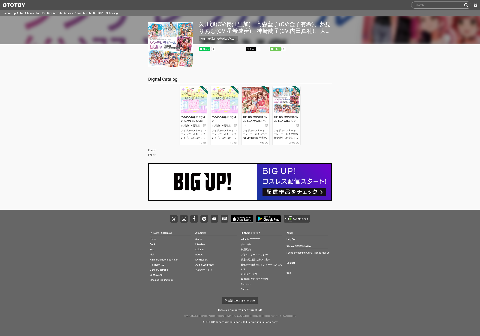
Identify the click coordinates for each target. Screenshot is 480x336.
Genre (156, 233)
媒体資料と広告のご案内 (254, 279)
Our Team (246, 284)
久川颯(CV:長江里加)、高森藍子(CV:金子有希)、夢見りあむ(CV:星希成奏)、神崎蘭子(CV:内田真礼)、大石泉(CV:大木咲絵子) (191, 125)
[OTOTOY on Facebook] (194, 219)
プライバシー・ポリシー (254, 254)
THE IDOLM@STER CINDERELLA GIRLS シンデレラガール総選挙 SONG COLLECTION (286, 122)
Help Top (291, 239)
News (78, 13)
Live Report (201, 259)
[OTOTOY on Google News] (224, 219)
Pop (152, 249)
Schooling (112, 13)
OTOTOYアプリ (249, 274)
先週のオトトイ (203, 269)
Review (199, 254)
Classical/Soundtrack (161, 280)
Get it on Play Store (268, 219)
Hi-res (153, 239)
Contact (290, 262)
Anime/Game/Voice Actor (164, 259)
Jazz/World (156, 274)
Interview (200, 244)
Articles (68, 13)
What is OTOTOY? (250, 239)
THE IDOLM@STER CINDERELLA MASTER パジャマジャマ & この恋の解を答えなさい (255, 122)
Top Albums (27, 13)
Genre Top (10, 13)
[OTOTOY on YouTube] (214, 219)
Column (199, 249)
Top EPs (40, 13)
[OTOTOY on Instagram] (184, 219)
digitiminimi (258, 322)
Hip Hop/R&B (157, 264)
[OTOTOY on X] (174, 219)
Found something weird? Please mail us (307, 252)
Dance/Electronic (159, 269)
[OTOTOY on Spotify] (204, 219)
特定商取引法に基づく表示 (255, 259)
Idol (152, 254)
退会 (288, 273)
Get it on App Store (242, 219)
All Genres (166, 233)
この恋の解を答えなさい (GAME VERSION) (193, 118)
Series (198, 239)
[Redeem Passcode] (475, 5)
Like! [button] (276, 49)
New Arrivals (54, 13)
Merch (87, 13)
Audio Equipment (204, 264)
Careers (245, 289)
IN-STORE (98, 13)
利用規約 (246, 249)
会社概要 (246, 244)
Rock (152, 244)
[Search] (467, 5)
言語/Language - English (241, 300)
